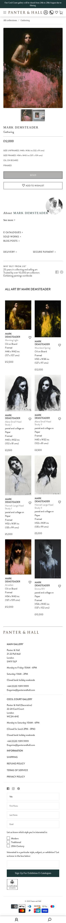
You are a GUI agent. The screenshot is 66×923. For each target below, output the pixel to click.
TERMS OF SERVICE (17, 770)
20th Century (17, 846)
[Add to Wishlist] (30, 337)
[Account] (45, 15)
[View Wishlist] (56, 13)
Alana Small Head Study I (13, 423)
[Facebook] (57, 272)
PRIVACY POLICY (16, 776)
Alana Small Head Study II (43, 423)
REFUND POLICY (16, 763)
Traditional (16, 842)
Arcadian (9, 585)
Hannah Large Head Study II (44, 506)
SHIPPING (12, 757)
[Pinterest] (61, 272)
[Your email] (33, 824)
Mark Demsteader (20, 127)
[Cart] (61, 12)
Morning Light (11, 340)
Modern (15, 838)
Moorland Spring (42, 348)
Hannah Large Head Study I (14, 507)
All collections (10, 20)
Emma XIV (40, 589)
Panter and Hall (36, 901)
